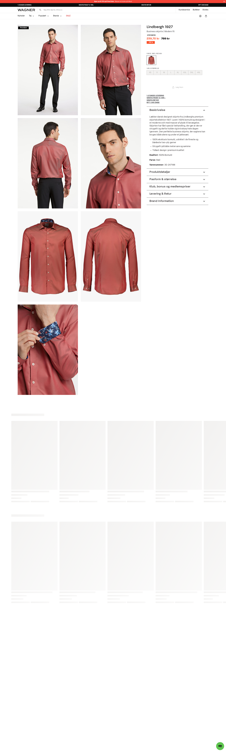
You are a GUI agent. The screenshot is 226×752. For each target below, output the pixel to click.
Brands (56, 16)
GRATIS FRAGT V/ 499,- (86, 5)
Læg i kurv (179, 87)
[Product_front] (48, 256)
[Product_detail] (48, 349)
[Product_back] (111, 256)
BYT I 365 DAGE (203, 5)
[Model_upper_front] (111, 70)
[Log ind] (200, 16)
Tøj (30, 16)
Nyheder (21, 16)
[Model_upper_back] (48, 163)
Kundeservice (184, 10)
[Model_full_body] (48, 70)
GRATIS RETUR (146, 5)
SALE (68, 16)
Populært (42, 16)
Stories (205, 10)
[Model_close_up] (111, 163)
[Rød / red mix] (151, 60)
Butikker (196, 10)
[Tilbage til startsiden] (26, 10)
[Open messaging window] (220, 746)
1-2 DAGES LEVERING (24, 5)
